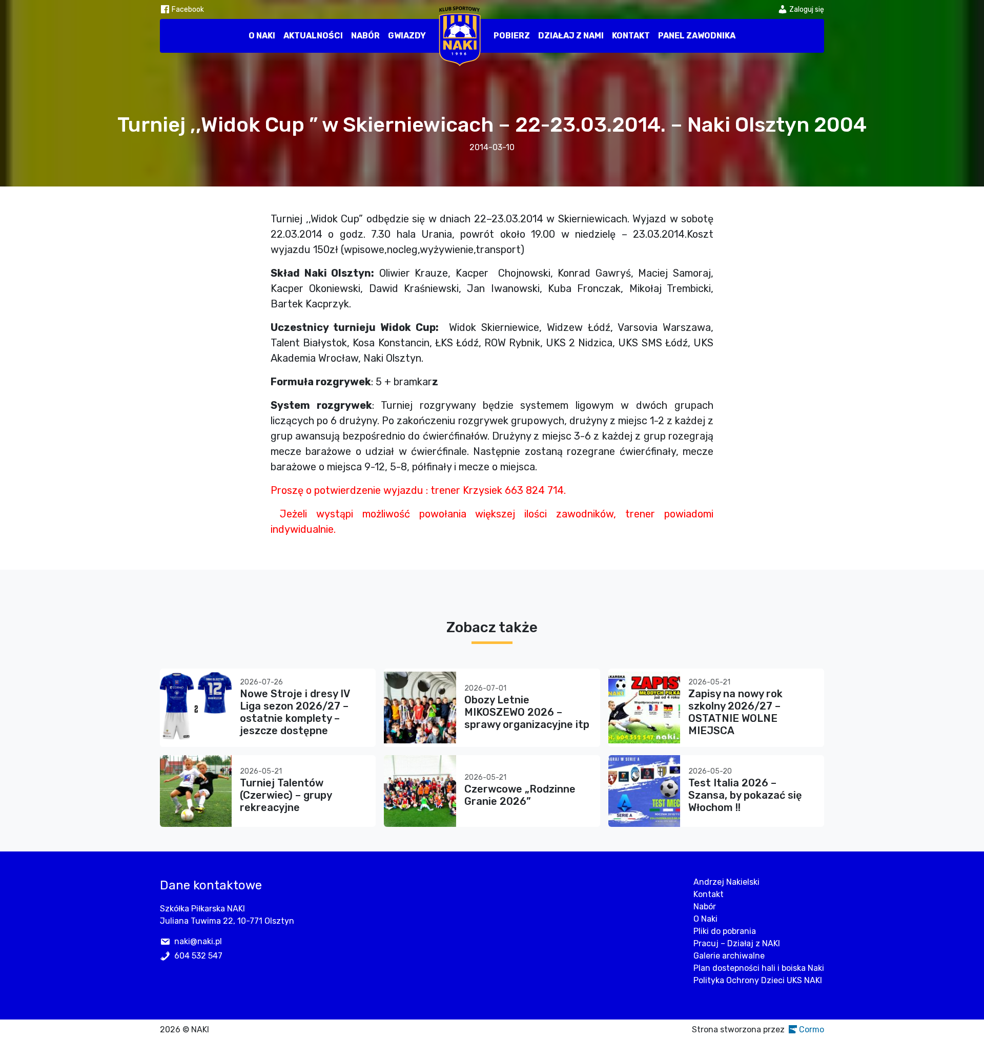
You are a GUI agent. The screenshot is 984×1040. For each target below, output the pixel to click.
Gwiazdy (407, 35)
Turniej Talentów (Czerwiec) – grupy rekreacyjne (286, 795)
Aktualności (313, 35)
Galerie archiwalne (729, 956)
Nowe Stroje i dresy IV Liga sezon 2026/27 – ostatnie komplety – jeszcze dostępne (295, 712)
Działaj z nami (571, 35)
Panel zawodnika (696, 35)
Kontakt (631, 35)
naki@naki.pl (198, 941)
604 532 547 (198, 956)
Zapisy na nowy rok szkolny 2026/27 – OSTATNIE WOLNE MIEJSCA (735, 712)
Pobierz (512, 35)
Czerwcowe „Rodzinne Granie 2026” (520, 795)
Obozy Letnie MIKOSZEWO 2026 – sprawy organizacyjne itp (526, 712)
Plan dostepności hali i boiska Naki (758, 968)
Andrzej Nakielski (726, 882)
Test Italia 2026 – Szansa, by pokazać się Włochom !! (745, 795)
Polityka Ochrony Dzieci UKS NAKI (757, 980)
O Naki (262, 35)
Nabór (365, 35)
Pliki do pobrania (724, 931)
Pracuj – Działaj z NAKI (736, 943)
